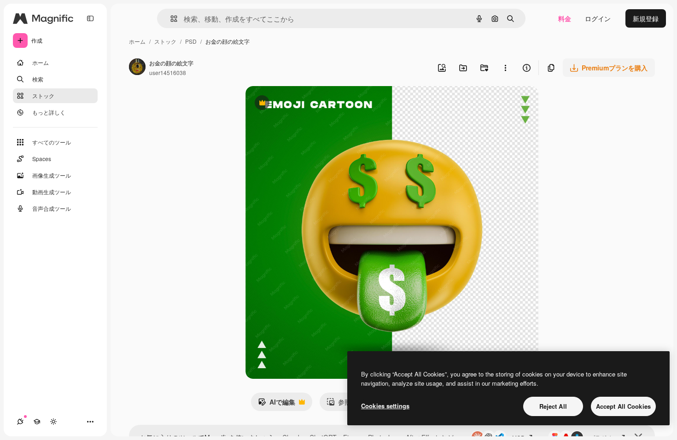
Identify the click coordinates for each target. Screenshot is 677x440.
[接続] (20, 421)
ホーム (137, 41)
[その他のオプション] (505, 67)
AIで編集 (276, 404)
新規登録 (646, 18)
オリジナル (309, 104)
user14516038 (167, 72)
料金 (564, 18)
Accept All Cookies (623, 406)
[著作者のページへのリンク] (137, 67)
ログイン (598, 18)
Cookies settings (385, 405)
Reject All (553, 406)
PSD (191, 41)
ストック (165, 41)
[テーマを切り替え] (53, 421)
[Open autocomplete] (170, 18)
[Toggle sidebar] (90, 18)
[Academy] (36, 421)
